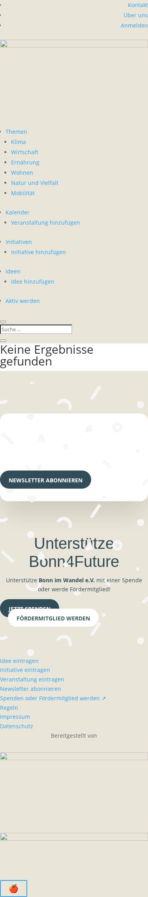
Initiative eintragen (25, 670)
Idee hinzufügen (32, 281)
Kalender (18, 212)
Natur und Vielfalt (34, 182)
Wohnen (22, 172)
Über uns (136, 15)
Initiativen (19, 241)
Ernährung (25, 162)
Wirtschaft (24, 152)
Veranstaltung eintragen (32, 679)
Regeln (9, 707)
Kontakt (138, 5)
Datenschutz (16, 726)
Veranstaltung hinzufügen (45, 222)
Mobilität (23, 193)
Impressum (15, 716)
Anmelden (134, 25)
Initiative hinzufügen (38, 252)
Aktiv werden (23, 301)
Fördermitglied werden (53, 618)
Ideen (13, 271)
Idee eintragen (19, 660)
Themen (16, 131)
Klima (18, 142)
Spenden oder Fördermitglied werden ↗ (53, 698)
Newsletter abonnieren (45, 480)
